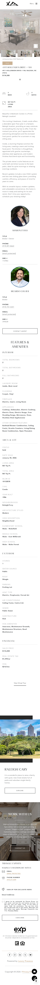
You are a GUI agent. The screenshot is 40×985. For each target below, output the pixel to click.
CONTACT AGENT (20, 331)
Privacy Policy (13, 911)
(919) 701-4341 (8, 307)
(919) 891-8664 (8, 246)
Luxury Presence (25, 961)
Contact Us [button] (20, 848)
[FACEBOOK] (9, 955)
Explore (20, 790)
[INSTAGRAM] (15, 955)
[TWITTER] (25, 955)
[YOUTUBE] (30, 955)
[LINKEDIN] (20, 955)
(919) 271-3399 (11, 880)
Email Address (8, 895)
